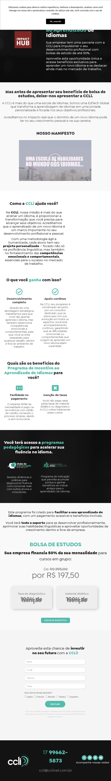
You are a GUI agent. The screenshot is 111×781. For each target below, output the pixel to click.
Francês (40, 697)
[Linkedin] (95, 757)
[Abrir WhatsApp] (104, 774)
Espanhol (74, 697)
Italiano (62, 697)
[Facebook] (89, 757)
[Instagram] (84, 757)
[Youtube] (100, 757)
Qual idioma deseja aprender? (38, 693)
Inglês (30, 697)
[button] (55, 160)
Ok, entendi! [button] (55, 21)
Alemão (51, 697)
